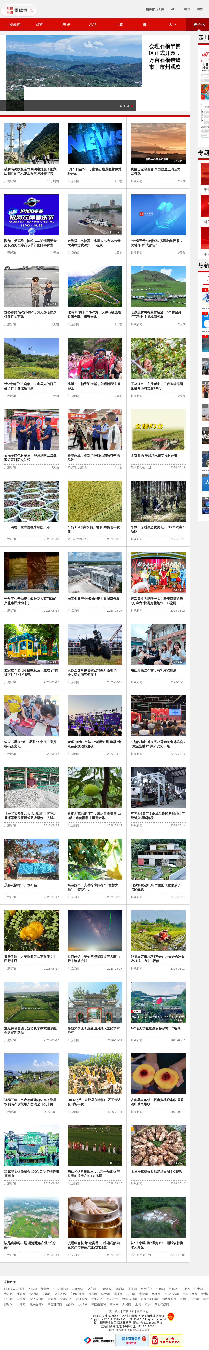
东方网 (194, 1299)
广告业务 (128, 1311)
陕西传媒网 (162, 1304)
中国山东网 (98, 1304)
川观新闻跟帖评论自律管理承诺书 (128, 1330)
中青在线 (105, 1288)
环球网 (120, 1288)
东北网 (33, 1294)
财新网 (8, 1304)
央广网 (91, 1288)
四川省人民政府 (14, 1288)
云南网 (21, 1299)
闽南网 (93, 1294)
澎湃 (148, 1304)
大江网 (8, 1294)
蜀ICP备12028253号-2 (147, 1322)
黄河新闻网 (129, 1299)
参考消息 (146, 1288)
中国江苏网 (172, 1294)
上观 (138, 1304)
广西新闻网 (77, 1294)
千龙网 (21, 1304)
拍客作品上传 (155, 9)
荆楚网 (143, 1294)
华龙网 (105, 1294)
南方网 (52, 1299)
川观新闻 (13, 24)
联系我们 (142, 1311)
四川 (146, 24)
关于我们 (114, 1311)
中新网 (186, 1288)
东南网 (114, 1304)
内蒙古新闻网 (149, 1299)
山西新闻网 (169, 1299)
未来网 (132, 1288)
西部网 (70, 1304)
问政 (119, 24)
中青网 (198, 1288)
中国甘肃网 (55, 1304)
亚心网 (8, 1299)
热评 (66, 24)
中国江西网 (190, 1294)
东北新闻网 (36, 1299)
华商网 (156, 1294)
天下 (172, 24)
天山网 (131, 1294)
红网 (183, 1299)
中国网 (160, 1288)
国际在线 (77, 1288)
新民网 (126, 1304)
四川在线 (60, 1294)
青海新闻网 (36, 1304)
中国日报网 (60, 1288)
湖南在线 (66, 1299)
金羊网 (46, 1294)
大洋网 (83, 1304)
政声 (39, 24)
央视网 (173, 1288)
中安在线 (97, 1299)
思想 (93, 24)
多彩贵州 (112, 1299)
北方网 (21, 1294)
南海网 (118, 1294)
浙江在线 (81, 1299)
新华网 (45, 1288)
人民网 (32, 1288)
